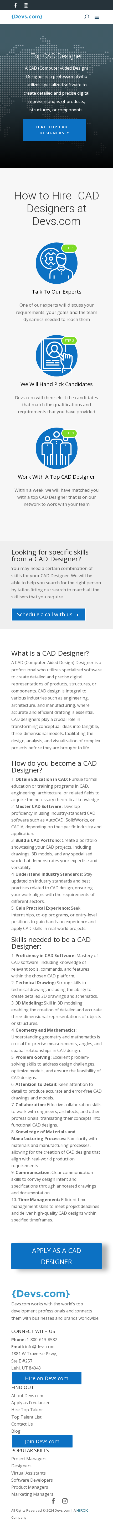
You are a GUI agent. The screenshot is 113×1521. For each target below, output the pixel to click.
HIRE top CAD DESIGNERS (52, 130)
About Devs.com (27, 1396)
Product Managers (29, 1487)
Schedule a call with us (48, 614)
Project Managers (29, 1459)
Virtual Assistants (28, 1473)
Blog (15, 1431)
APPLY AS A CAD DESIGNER (56, 1256)
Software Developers (32, 1480)
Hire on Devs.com (46, 1378)
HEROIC (82, 1510)
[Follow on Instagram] (26, 5)
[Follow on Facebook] (15, 5)
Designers (21, 1466)
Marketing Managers (32, 1494)
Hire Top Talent (27, 1410)
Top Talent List (26, 1417)
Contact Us (22, 1424)
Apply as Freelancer (30, 1403)
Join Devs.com (42, 1441)
